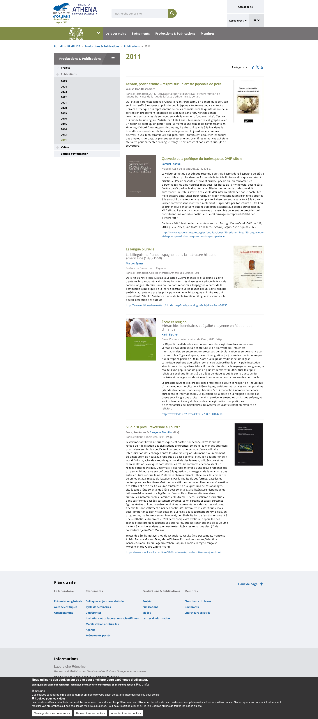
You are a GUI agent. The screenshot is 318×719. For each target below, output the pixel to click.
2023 (64, 92)
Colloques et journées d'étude (105, 601)
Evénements (141, 33)
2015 (64, 124)
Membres (207, 33)
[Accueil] (61, 10)
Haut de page (247, 584)
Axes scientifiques (65, 607)
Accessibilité (245, 6)
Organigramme (63, 612)
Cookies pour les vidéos (50, 698)
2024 (64, 86)
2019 (64, 113)
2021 (64, 102)
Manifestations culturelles (102, 624)
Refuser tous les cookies (90, 713)
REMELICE (73, 46)
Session (40, 691)
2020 (64, 108)
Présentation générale (68, 601)
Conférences (93, 612)
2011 (64, 140)
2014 (64, 129)
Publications (132, 46)
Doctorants (192, 607)
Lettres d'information (74, 153)
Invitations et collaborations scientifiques (112, 618)
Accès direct (236, 20)
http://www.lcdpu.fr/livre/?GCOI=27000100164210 (192, 414)
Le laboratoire (116, 33)
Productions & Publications (175, 33)
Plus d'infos (142, 684)
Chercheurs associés (197, 612)
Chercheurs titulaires (198, 601)
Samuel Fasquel (171, 164)
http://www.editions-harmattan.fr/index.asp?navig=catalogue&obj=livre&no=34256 (176, 305)
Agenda (90, 629)
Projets (65, 67)
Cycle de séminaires (98, 607)
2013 (64, 134)
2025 (64, 81)
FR (255, 20)
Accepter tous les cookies (126, 713)
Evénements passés (98, 635)
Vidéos (65, 147)
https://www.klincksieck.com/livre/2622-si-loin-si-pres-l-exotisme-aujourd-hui (173, 552)
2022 (64, 97)
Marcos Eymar (134, 263)
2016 (64, 118)
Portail (58, 46)
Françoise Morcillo (160, 432)
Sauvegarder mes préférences (52, 713)
